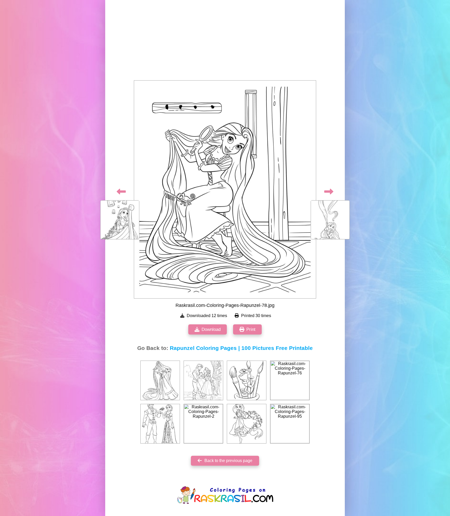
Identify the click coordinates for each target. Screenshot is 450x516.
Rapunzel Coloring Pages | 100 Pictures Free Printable (241, 348)
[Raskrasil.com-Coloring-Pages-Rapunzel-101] (246, 380)
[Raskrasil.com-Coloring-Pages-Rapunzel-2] (203, 424)
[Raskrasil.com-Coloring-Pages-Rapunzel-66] (160, 380)
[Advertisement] (225, 41)
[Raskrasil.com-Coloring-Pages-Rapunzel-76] (290, 380)
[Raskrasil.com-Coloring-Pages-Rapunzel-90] (203, 380)
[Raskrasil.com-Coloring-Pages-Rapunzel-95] (290, 424)
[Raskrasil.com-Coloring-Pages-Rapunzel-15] (246, 424)
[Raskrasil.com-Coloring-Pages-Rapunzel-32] (160, 424)
